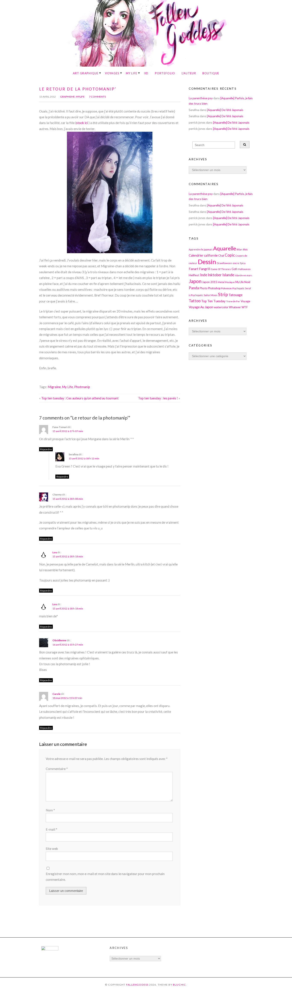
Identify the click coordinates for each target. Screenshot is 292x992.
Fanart (193, 269)
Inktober (215, 275)
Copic (230, 255)
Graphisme (67, 96)
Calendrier (196, 255)
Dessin (207, 261)
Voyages (112, 73)
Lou (54, 552)
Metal (221, 282)
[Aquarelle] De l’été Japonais (225, 110)
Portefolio (165, 73)
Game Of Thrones (221, 268)
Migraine (54, 387)
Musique (230, 282)
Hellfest (194, 275)
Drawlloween (224, 263)
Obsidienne (59, 640)
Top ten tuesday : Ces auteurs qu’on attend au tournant (80, 398)
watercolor (221, 307)
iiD (146, 73)
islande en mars (243, 275)
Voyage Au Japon (201, 307)
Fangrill (204, 269)
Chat (221, 255)
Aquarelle (224, 248)
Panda (194, 288)
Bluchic (179, 984)
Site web (52, 848)
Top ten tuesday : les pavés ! (158, 398)
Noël (247, 282)
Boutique (210, 73)
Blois (245, 249)
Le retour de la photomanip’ (78, 89)
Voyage (245, 301)
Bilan (239, 249)
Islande (228, 275)
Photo (203, 288)
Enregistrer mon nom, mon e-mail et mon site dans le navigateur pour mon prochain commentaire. (105, 876)
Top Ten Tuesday (213, 301)
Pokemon (226, 288)
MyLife (80, 96)
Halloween (244, 268)
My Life (131, 73)
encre (236, 263)
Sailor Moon (210, 295)
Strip (223, 294)
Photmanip (82, 387)
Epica (242, 263)
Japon (195, 281)
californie (211, 255)
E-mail (51, 829)
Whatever (235, 307)
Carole (56, 693)
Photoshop (214, 288)
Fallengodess (137, 984)
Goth (234, 269)
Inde (203, 275)
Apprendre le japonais (200, 249)
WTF (245, 307)
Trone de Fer (233, 301)
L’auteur (189, 73)
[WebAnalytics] (49, 949)
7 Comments (97, 96)
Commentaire (57, 769)
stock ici (82, 123)
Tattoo (195, 300)
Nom (50, 810)
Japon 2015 (209, 282)
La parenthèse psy (201, 98)
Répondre (46, 449)
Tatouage (235, 295)
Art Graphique (86, 73)
